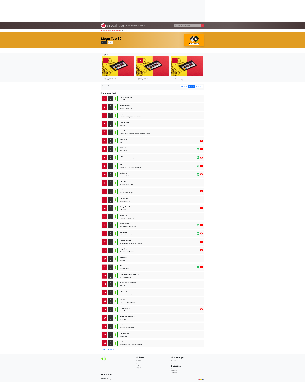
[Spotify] (198, 149)
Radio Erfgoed (109, 379)
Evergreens (139, 368)
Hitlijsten (134, 26)
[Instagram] (106, 374)
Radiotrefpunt (175, 369)
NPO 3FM (104, 42)
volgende (111, 349)
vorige (104, 349)
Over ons (173, 360)
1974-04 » (199, 86)
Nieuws (127, 26)
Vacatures (174, 362)
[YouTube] (201, 141)
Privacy (116, 379)
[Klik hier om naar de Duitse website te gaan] (201, 379)
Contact (173, 364)
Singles (110, 42)
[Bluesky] (104, 374)
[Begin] (101, 31)
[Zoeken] (202, 25)
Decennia (138, 360)
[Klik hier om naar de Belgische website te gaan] (199, 379)
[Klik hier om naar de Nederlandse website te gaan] (203, 379)
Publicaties (141, 26)
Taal (137, 364)
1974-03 (191, 86)
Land (137, 366)
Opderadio (174, 372)
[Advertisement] (147, 11)
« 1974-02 (184, 86)
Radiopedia (174, 370)
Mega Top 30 (116, 31)
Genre (137, 362)
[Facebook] (102, 374)
